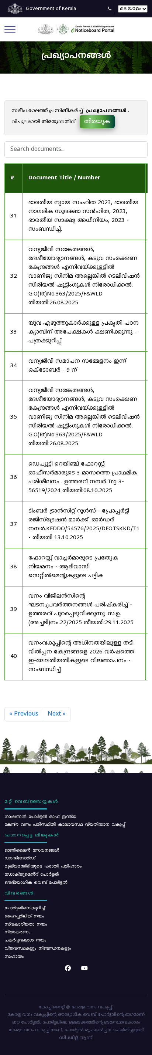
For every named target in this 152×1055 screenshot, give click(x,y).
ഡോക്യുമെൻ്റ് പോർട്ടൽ (31, 874)
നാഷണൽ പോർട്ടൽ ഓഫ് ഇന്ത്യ (40, 816)
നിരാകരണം (17, 931)
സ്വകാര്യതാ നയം (25, 924)
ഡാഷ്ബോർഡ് (19, 857)
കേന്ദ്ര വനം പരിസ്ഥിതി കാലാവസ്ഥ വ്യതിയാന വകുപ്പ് (64, 824)
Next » (57, 714)
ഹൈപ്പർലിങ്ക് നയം (24, 915)
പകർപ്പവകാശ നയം (25, 939)
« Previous (23, 714)
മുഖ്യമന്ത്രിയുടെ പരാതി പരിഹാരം (43, 865)
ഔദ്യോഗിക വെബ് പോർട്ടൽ (35, 882)
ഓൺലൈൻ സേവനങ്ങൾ (31, 850)
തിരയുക (97, 121)
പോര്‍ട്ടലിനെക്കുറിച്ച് (24, 907)
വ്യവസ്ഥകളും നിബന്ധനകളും (37, 948)
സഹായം (14, 956)
